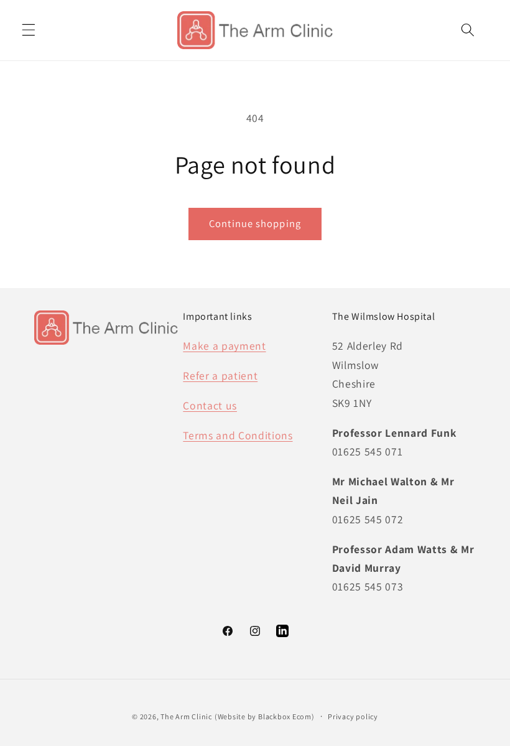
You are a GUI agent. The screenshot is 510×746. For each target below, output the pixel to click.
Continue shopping (255, 223)
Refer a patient (220, 375)
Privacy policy (353, 716)
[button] (29, 30)
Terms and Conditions (237, 435)
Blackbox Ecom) (286, 716)
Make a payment (224, 345)
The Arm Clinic (186, 716)
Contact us (210, 405)
